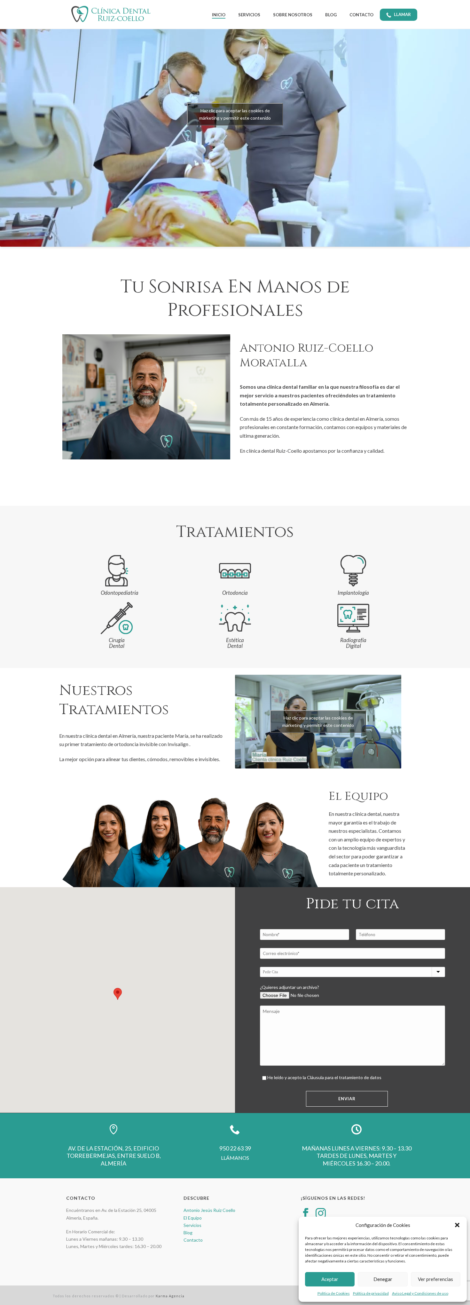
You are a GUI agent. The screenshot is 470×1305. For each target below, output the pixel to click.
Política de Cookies (333, 1293)
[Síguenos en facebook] (306, 1213)
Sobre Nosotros (292, 14)
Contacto (361, 14)
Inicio (218, 14)
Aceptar (329, 1279)
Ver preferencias (435, 1279)
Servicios (249, 14)
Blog (331, 14)
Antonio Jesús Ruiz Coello (209, 1210)
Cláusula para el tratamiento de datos (344, 1077)
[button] (457, 1225)
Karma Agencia (170, 1296)
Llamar (402, 14)
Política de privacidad (371, 1293)
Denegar (382, 1279)
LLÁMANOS (235, 1158)
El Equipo (193, 1218)
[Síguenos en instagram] (321, 1213)
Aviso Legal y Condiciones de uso (420, 1293)
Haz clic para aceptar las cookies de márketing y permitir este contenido (318, 721)
